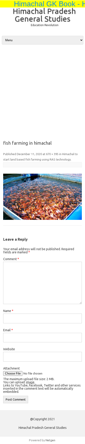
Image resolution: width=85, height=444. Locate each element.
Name (8, 311)
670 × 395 (52, 154)
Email (8, 330)
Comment (11, 259)
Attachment (11, 368)
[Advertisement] (42, 88)
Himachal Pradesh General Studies (44, 15)
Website (9, 349)
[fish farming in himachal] (42, 197)
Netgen (50, 440)
